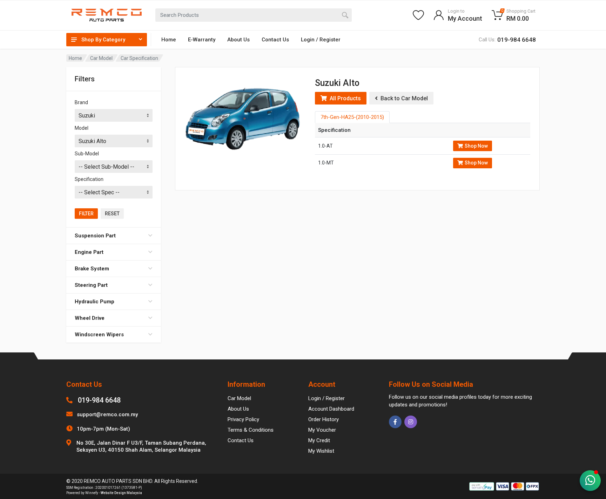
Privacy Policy (243, 419)
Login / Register (321, 39)
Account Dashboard (331, 409)
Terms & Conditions (251, 430)
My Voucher (322, 430)
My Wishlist (321, 451)
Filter (86, 213)
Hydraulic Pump (94, 301)
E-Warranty (201, 39)
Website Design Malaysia (121, 493)
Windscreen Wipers (99, 334)
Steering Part (91, 285)
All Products (344, 98)
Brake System (92, 268)
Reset (112, 213)
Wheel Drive (90, 318)
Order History (323, 419)
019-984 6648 (99, 400)
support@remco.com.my (107, 414)
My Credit (319, 440)
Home (168, 39)
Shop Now (476, 146)
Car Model (101, 58)
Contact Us (275, 39)
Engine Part (89, 252)
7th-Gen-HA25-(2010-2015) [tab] (352, 117)
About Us (238, 39)
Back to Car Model (403, 98)
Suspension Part (95, 235)
